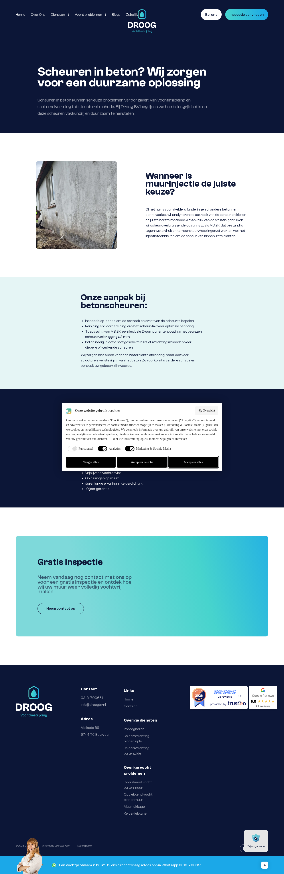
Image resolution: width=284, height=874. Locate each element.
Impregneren (134, 729)
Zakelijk (132, 15)
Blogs (116, 15)
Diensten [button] (58, 14)
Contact (130, 706)
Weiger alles (91, 462)
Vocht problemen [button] (88, 14)
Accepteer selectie (142, 462)
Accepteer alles (193, 462)
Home (20, 15)
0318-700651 (92, 698)
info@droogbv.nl (93, 705)
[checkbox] (79, 448)
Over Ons (38, 15)
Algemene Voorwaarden (56, 845)
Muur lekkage (134, 807)
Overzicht (209, 410)
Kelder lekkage (135, 813)
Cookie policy (84, 845)
